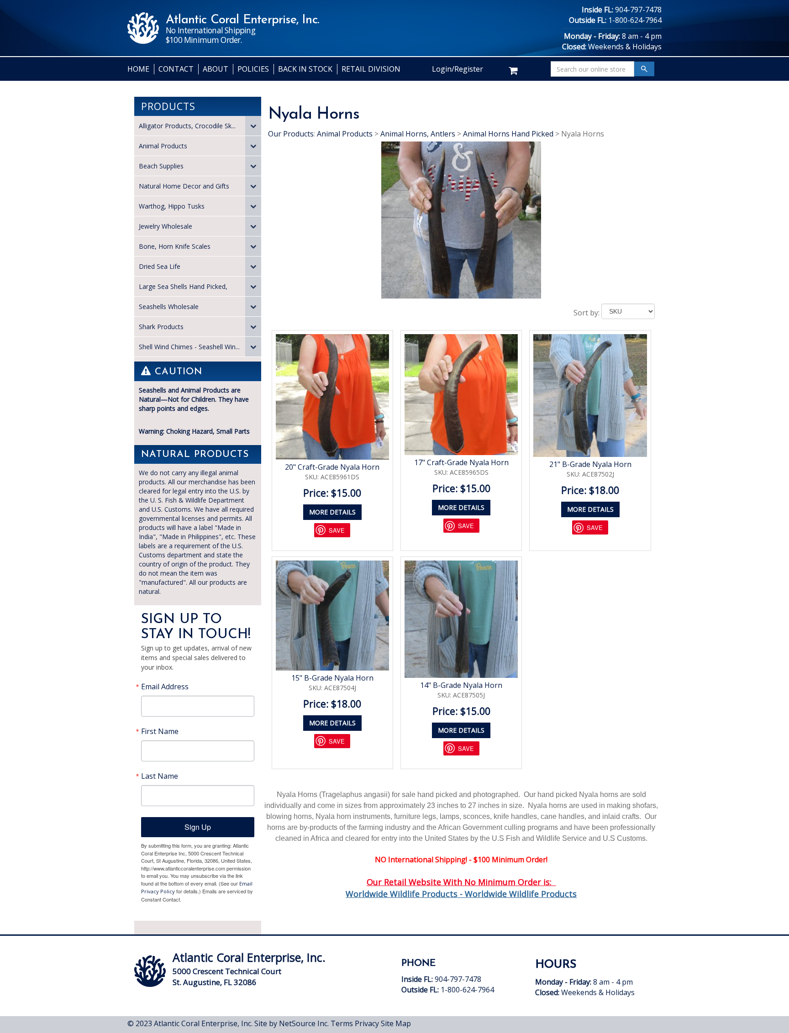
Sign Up (197, 827)
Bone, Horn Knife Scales (174, 246)
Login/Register (457, 69)
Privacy (367, 1023)
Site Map (396, 1023)
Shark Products (161, 326)
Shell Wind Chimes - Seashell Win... (189, 346)
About (215, 69)
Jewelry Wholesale (165, 226)
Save (337, 530)
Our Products (291, 134)
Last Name (159, 776)
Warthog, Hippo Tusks (172, 206)
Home (138, 69)
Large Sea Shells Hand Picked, (183, 286)
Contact (176, 69)
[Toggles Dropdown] (253, 126)
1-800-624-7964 (635, 20)
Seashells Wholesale (169, 306)
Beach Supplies (161, 166)
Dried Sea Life (159, 266)
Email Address (165, 686)
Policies (253, 69)
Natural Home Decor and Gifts (184, 186)
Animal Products (163, 146)
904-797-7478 (638, 10)
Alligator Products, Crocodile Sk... (187, 125)
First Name (160, 731)
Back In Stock (305, 69)
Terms (342, 1023)
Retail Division (371, 69)
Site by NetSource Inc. (291, 1023)
